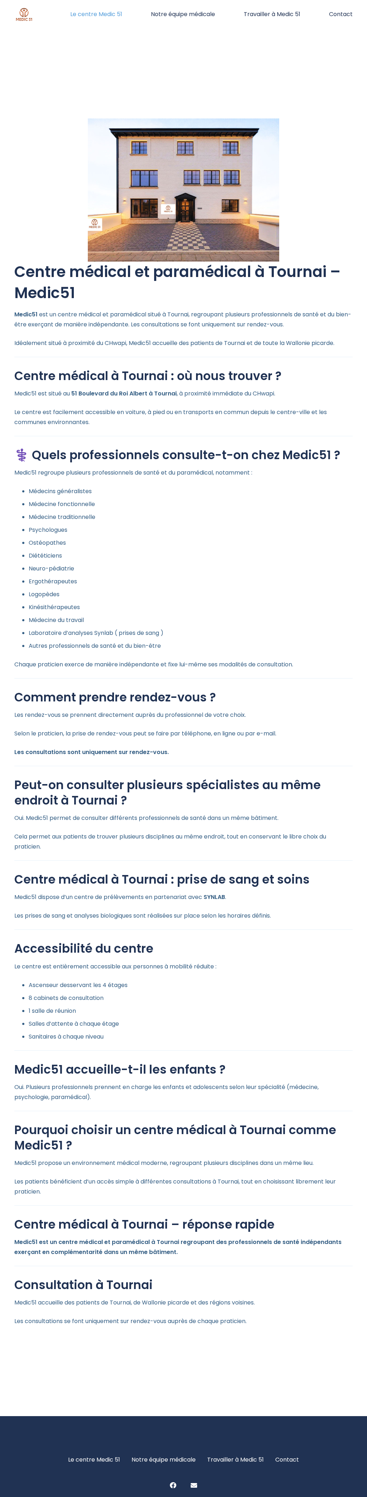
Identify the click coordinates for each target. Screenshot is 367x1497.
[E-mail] (194, 1485)
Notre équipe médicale (164, 1459)
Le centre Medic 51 (94, 1459)
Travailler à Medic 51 (235, 1459)
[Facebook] (173, 1485)
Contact (287, 1459)
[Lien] (24, 14)
